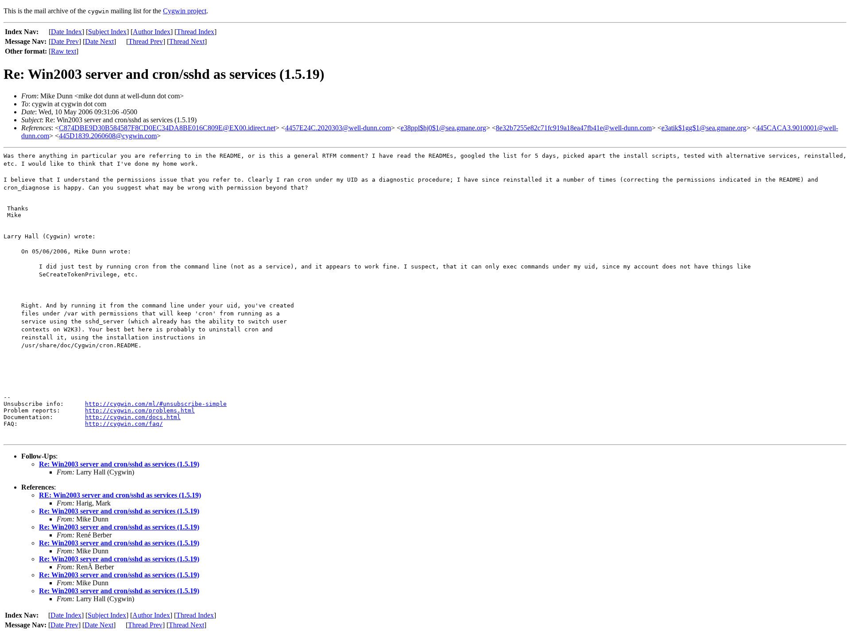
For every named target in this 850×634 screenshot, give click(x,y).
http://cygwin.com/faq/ (124, 423)
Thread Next (187, 41)
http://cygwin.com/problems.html (140, 410)
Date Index (66, 31)
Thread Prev (145, 41)
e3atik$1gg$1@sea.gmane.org (703, 128)
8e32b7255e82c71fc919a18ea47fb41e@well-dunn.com (574, 128)
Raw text (63, 51)
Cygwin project (184, 11)
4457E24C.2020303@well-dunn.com (338, 128)
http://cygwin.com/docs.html (133, 417)
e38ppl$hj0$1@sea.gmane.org (443, 128)
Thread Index (195, 31)
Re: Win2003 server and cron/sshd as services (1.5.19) (119, 464)
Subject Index (107, 31)
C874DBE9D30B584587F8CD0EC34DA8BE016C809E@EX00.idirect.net (167, 128)
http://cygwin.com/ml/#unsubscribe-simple (156, 404)
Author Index (151, 31)
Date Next (99, 41)
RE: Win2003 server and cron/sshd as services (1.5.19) (120, 495)
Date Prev (65, 41)
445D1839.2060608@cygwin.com (108, 136)
